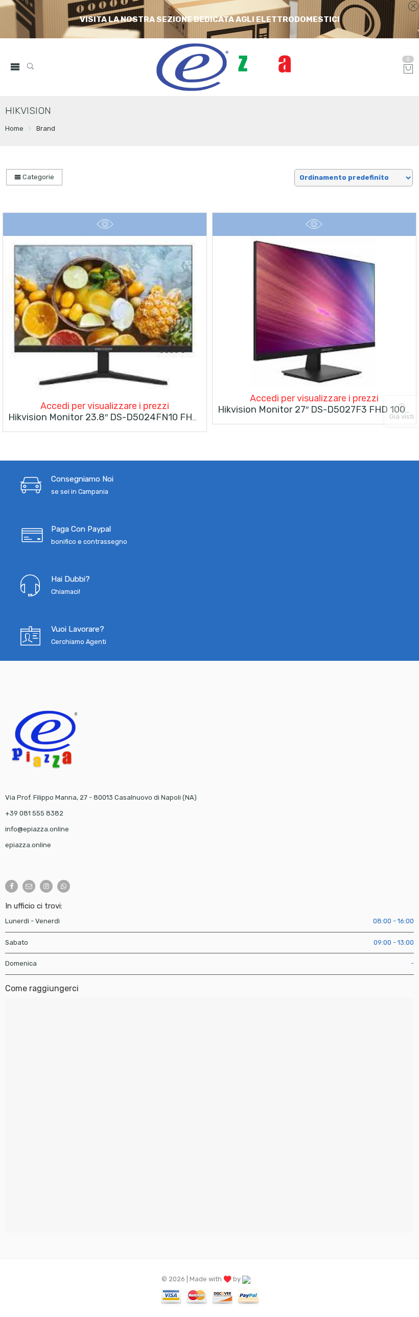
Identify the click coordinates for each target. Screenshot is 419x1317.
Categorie (37, 177)
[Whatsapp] (63, 886)
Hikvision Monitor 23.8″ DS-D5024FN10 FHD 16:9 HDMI (126, 417)
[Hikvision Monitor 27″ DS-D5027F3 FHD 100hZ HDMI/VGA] (314, 312)
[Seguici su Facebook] (11, 886)
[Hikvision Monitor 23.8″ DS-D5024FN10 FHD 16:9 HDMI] (105, 315)
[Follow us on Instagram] (46, 886)
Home (14, 128)
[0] (408, 69)
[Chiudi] (413, 6)
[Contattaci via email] (28, 886)
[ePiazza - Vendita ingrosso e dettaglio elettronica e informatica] (235, 67)
